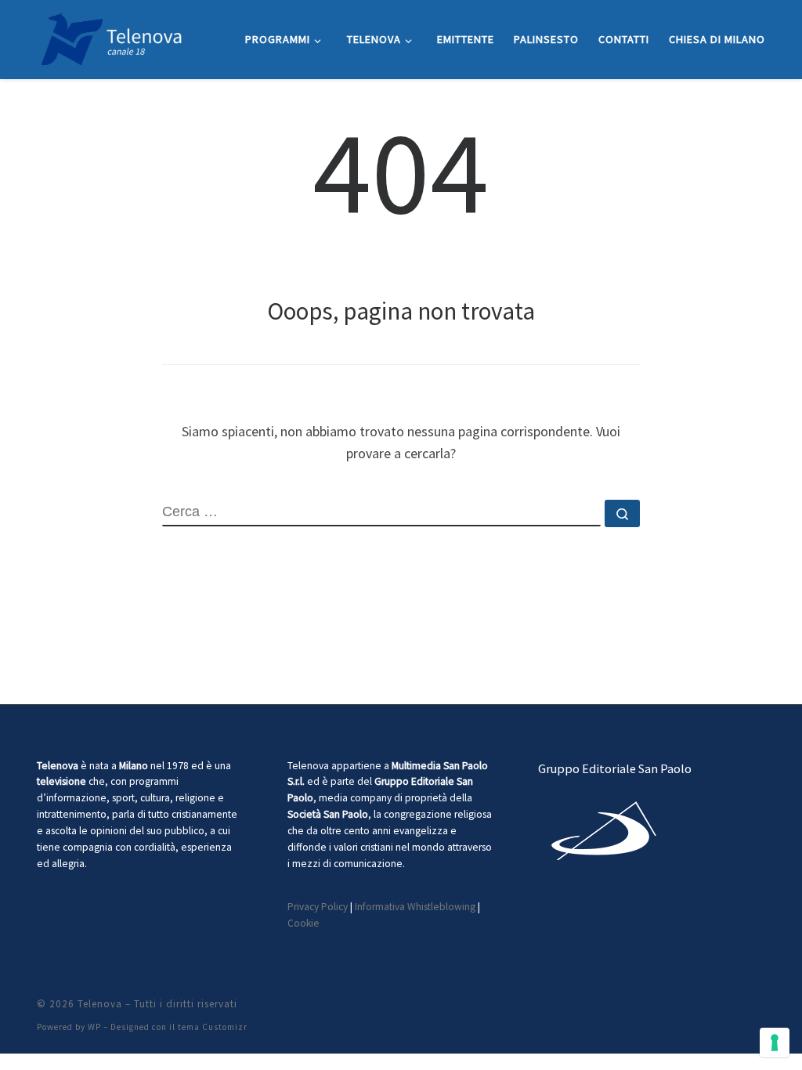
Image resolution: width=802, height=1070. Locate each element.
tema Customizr (212, 1026)
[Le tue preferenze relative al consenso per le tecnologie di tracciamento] (774, 1042)
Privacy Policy (317, 906)
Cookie (303, 923)
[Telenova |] (111, 36)
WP (94, 1026)
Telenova (100, 1003)
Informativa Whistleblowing (415, 906)
